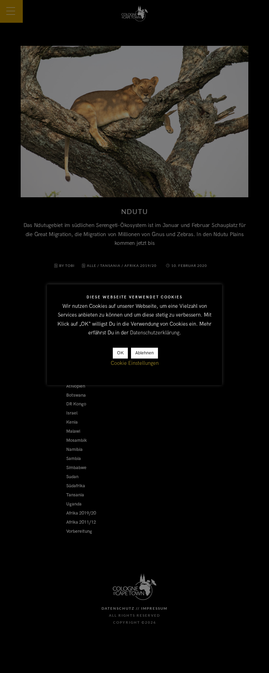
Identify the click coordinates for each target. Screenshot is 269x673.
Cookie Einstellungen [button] (135, 363)
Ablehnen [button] (144, 353)
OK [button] (120, 353)
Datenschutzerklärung (154, 333)
